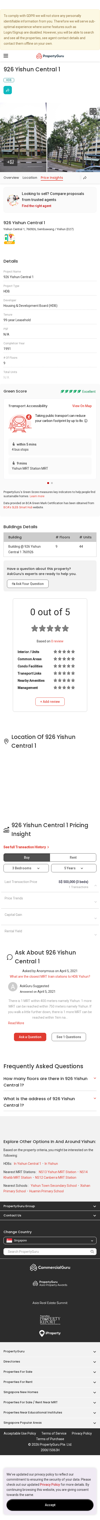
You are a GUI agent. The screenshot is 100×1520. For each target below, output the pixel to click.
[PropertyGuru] (50, 55)
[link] (50, 200)
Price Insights (52, 177)
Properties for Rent (18, 1382)
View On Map (82, 406)
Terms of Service (54, 1433)
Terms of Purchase (50, 1439)
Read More (16, 1023)
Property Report (50, 1320)
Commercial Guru (50, 1267)
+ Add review (50, 701)
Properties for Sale (17, 1371)
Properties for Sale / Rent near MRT (30, 1402)
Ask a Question (30, 1037)
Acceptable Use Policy (20, 1433)
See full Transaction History (25, 847)
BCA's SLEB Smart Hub (17, 507)
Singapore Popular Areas (22, 1422)
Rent (73, 857)
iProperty (50, 1333)
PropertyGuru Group (19, 1206)
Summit (50, 1303)
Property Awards (50, 1283)
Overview (11, 177)
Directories (11, 1361)
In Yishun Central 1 (28, 1163)
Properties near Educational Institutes (32, 1412)
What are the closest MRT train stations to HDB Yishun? (50, 976)
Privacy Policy (50, 1484)
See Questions (69, 1037)
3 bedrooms (22, 868)
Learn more (37, 496)
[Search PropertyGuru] (92, 1251)
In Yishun (51, 1163)
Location (30, 177)
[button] (48, 483)
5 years (70, 868)
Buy (27, 857)
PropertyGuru (13, 1351)
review (57, 641)
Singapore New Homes (20, 1392)
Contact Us (12, 1215)
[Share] (7, 90)
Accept (50, 1505)
